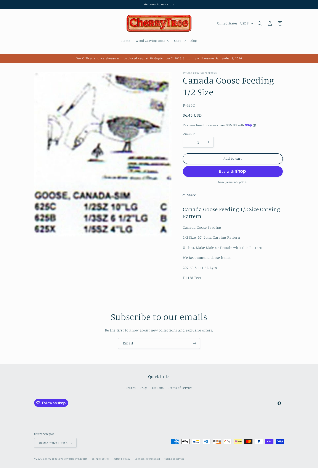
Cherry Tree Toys (53, 458)
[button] (152, 40)
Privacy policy (100, 458)
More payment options (233, 182)
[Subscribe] (195, 343)
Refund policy (122, 458)
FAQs (144, 387)
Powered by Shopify (75, 458)
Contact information (147, 458)
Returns (158, 387)
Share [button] (191, 195)
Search (131, 387)
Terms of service (174, 458)
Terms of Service (180, 387)
